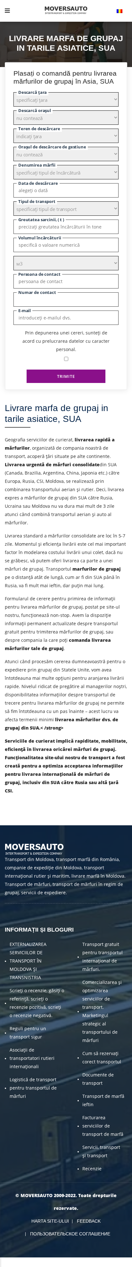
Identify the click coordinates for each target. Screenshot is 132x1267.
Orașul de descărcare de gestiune (52, 147)
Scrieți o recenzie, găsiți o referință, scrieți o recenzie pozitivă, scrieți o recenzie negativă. (37, 1002)
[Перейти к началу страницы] (0, 1262)
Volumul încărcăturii (39, 238)
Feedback (89, 1221)
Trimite (66, 376)
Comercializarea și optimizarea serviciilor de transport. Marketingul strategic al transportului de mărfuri (102, 1011)
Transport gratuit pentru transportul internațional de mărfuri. (102, 956)
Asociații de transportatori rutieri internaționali (32, 1058)
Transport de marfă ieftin (103, 1100)
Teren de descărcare (39, 128)
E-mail (24, 310)
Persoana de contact (39, 274)
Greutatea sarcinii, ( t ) (41, 219)
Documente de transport (98, 1079)
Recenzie (92, 1169)
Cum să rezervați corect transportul (101, 1057)
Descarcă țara (32, 92)
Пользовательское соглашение (70, 1233)
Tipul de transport (36, 201)
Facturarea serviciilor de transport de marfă (102, 1125)
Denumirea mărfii (36, 165)
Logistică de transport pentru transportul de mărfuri (33, 1087)
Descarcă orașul (34, 110)
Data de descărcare (38, 183)
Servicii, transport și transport (101, 1151)
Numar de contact (37, 292)
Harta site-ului (50, 1221)
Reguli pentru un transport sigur (28, 1032)
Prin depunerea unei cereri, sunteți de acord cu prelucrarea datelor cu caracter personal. (66, 341)
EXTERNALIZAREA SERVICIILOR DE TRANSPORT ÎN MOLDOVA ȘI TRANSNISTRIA (28, 960)
